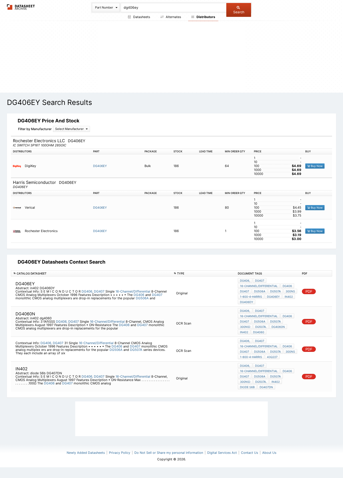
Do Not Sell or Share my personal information (168, 453)
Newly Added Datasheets (86, 453)
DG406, (87, 291)
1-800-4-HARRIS (251, 296)
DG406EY (100, 166)
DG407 (99, 291)
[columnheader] (91, 273)
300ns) (245, 326)
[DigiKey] (18, 166)
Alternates (173, 17)
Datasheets (141, 17)
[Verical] (18, 207)
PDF (308, 291)
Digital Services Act (222, 453)
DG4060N (278, 326)
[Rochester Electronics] (18, 231)
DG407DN (266, 387)
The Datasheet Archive (21, 7)
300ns (290, 291)
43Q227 (272, 357)
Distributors (205, 17)
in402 (289, 296)
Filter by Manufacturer (35, 129)
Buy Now (316, 166)
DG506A (142, 298)
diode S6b (247, 387)
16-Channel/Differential (133, 291)
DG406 (139, 295)
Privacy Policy (119, 453)
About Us (269, 453)
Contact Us (249, 453)
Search (238, 12)
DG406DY (246, 302)
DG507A (275, 291)
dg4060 (258, 332)
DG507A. (261, 326)
